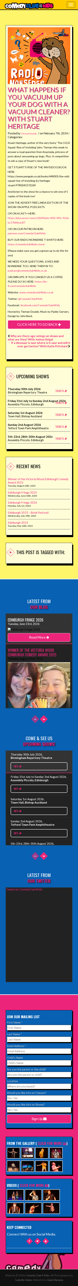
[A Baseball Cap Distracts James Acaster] (33, 1194)
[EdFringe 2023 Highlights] (15, 1194)
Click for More (50, 1143)
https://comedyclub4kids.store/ (26, 244)
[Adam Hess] (42, 1166)
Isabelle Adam (23, 1279)
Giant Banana (55, 1279)
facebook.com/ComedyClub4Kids (40, 305)
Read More (37, 637)
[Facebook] (29, 1241)
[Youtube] (45, 1241)
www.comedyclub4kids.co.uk (36, 292)
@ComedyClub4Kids (30, 298)
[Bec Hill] (27, 1152)
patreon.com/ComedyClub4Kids (27, 233)
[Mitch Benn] (13, 1152)
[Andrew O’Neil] (56, 1152)
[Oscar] (15, 1208)
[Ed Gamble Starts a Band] (33, 1208)
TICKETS (59, 391)
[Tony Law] (13, 1166)
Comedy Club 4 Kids (37, 1275)
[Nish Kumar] (27, 1166)
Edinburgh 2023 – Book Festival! (28, 512)
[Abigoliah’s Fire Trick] (51, 1208)
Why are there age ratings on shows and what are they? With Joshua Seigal (36, 337)
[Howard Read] (56, 1166)
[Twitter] (37, 1241)
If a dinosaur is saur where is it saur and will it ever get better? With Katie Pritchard (40, 344)
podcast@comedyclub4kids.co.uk (27, 270)
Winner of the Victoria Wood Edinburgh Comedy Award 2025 (38, 480)
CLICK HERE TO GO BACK (37, 324)
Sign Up (37, 1119)
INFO (16, 766)
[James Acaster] (42, 1152)
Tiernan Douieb (29, 133)
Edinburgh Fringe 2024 (22, 502)
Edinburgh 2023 (18, 522)
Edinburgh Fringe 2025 (22, 492)
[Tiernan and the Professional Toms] (51, 1194)
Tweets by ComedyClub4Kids (24, 889)
